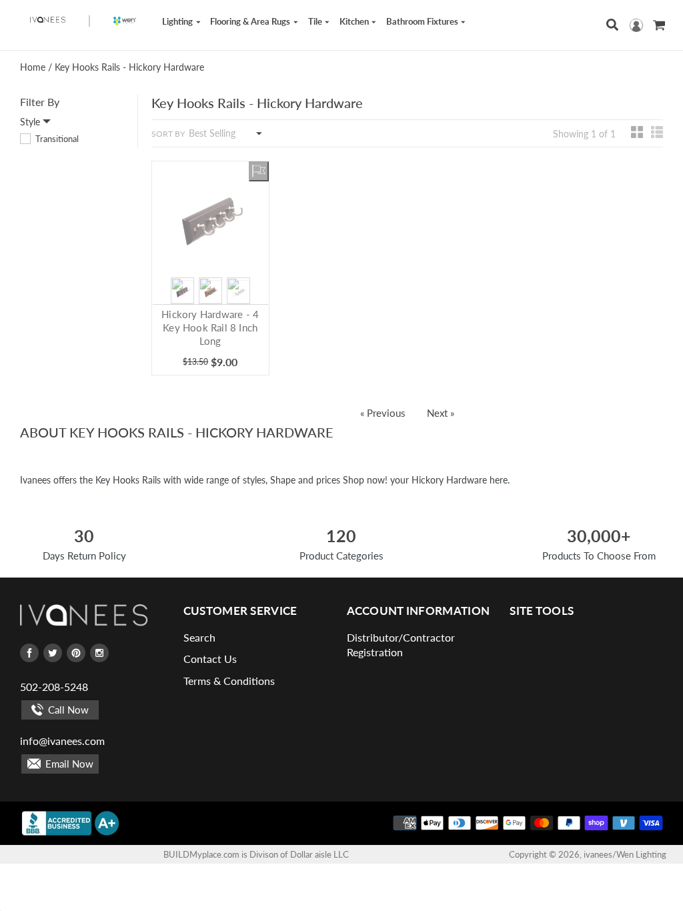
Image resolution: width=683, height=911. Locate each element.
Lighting (178, 21)
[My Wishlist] (259, 171)
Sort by (168, 134)
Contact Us (210, 658)
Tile (316, 21)
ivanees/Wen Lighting (625, 854)
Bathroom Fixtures (423, 21)
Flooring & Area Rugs (251, 21)
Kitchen (355, 21)
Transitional (56, 138)
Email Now (68, 764)
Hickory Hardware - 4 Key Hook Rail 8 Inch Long (210, 327)
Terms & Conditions (229, 680)
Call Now (67, 710)
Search (199, 637)
